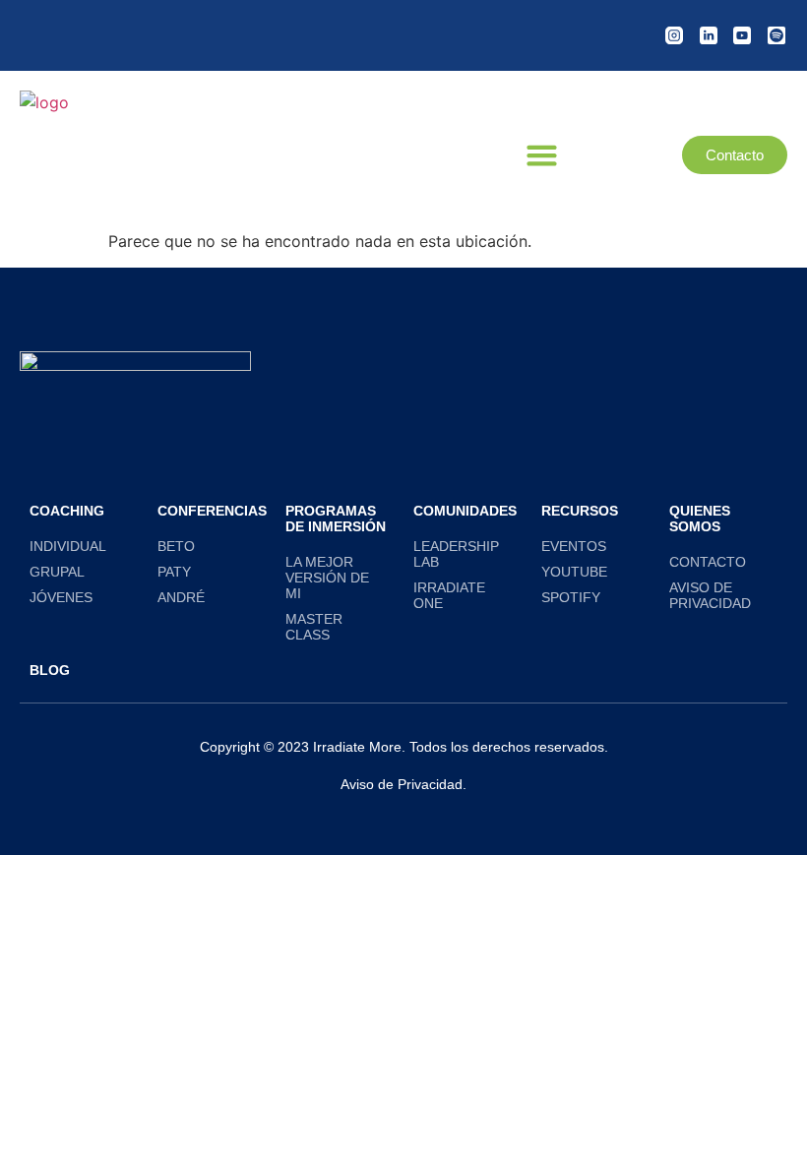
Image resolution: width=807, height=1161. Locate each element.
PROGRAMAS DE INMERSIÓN (335, 518)
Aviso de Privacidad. (403, 784)
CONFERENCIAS (212, 511)
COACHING (67, 511)
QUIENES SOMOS (699, 518)
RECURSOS (579, 511)
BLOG (50, 670)
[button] (542, 155)
